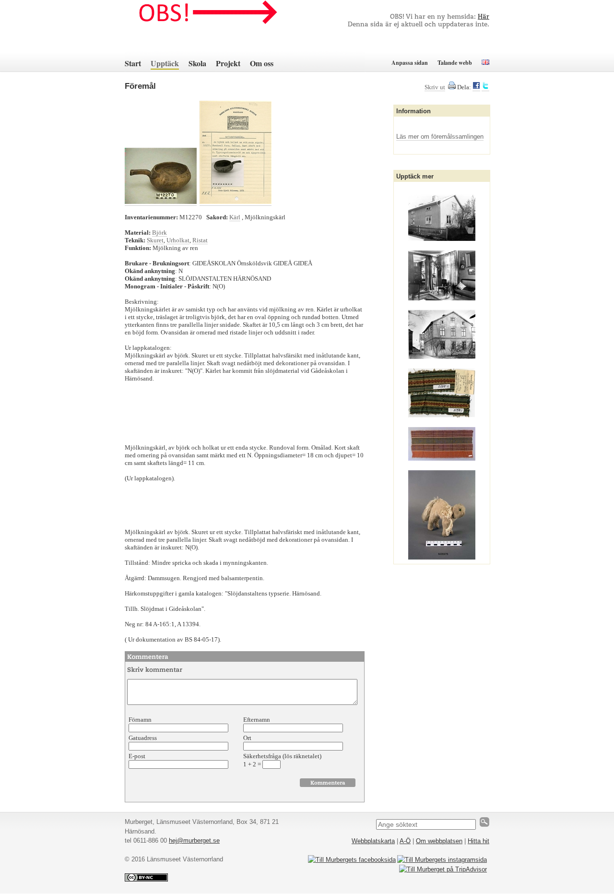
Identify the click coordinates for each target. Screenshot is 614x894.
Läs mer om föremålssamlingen (440, 136)
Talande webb (454, 63)
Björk (159, 232)
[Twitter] (485, 87)
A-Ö (405, 841)
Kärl (234, 217)
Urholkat (177, 240)
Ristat (200, 240)
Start (133, 63)
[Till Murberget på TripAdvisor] (443, 869)
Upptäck (165, 63)
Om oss (261, 63)
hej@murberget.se (194, 840)
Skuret (155, 240)
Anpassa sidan (409, 63)
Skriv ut (435, 87)
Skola (197, 63)
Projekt (228, 63)
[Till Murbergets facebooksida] (352, 859)
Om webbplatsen (439, 841)
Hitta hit (478, 841)
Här (483, 17)
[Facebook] (476, 87)
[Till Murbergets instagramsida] (442, 859)
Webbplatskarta (373, 841)
